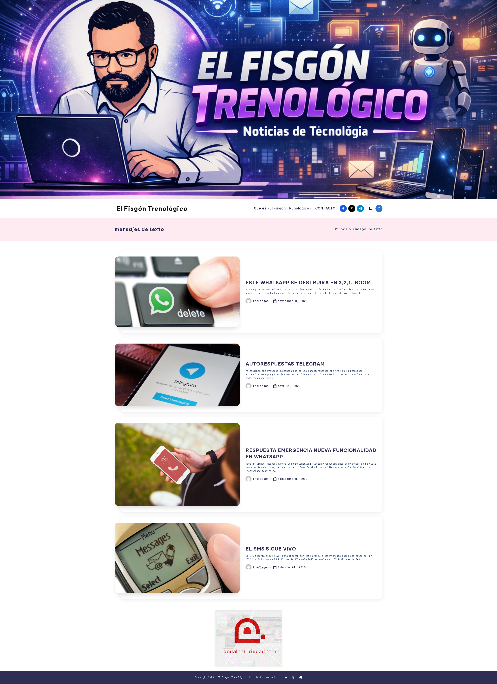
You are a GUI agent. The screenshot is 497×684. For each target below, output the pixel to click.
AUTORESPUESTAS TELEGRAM (285, 364)
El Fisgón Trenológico (152, 208)
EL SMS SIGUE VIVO (271, 549)
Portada (341, 229)
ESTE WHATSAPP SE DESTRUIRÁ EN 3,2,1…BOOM (308, 282)
